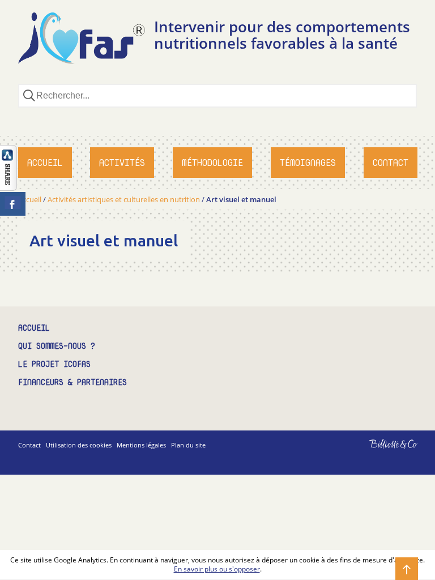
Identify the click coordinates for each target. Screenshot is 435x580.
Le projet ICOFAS (54, 364)
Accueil (45, 162)
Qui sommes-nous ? (56, 346)
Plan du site (188, 445)
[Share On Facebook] (12, 204)
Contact (390, 162)
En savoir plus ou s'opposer (217, 569)
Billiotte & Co (376, 452)
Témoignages (308, 162)
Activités (122, 162)
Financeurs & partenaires (72, 382)
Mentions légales (141, 445)
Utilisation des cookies (79, 445)
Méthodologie (212, 162)
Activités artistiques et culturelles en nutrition (124, 199)
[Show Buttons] (8, 187)
